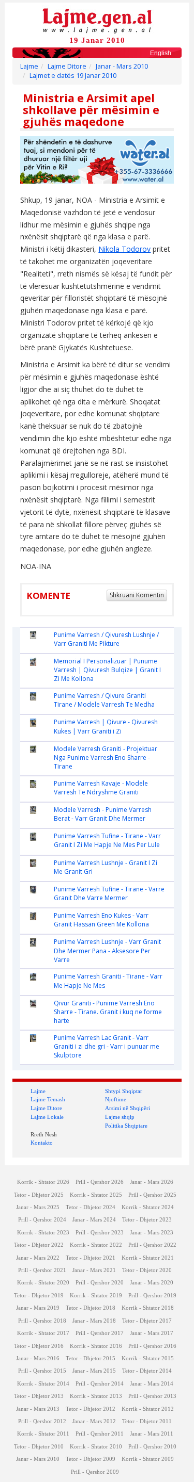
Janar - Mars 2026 (151, 1182)
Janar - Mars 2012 (94, 1421)
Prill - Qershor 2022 (152, 1245)
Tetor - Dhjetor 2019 (39, 1295)
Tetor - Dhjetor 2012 (90, 1409)
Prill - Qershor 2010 (152, 1447)
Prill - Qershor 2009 (95, 1472)
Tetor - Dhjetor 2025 (39, 1195)
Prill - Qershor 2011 (100, 1434)
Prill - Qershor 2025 (152, 1195)
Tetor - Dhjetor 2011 (147, 1421)
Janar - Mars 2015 (94, 1371)
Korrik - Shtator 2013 (96, 1396)
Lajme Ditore (67, 66)
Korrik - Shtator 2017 (43, 1333)
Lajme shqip (120, 1117)
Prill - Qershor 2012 (42, 1421)
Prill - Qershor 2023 (100, 1232)
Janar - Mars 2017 (151, 1333)
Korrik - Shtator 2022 (96, 1245)
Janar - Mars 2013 (37, 1409)
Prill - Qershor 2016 (152, 1346)
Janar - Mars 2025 (37, 1207)
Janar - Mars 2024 (94, 1220)
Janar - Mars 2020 (151, 1282)
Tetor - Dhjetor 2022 (39, 1245)
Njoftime (115, 1099)
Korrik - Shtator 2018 (148, 1308)
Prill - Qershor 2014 (100, 1384)
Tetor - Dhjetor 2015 (90, 1358)
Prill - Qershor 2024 (42, 1220)
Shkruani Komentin (137, 595)
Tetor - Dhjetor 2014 (147, 1371)
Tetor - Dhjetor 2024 (90, 1207)
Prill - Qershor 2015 (42, 1371)
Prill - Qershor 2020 (100, 1282)
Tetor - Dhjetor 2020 (147, 1270)
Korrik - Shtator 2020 (43, 1282)
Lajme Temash (48, 1099)
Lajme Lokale (47, 1117)
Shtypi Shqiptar (123, 1091)
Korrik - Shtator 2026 (43, 1182)
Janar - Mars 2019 (37, 1308)
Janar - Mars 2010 (122, 66)
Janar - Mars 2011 (151, 1434)
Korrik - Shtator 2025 (96, 1195)
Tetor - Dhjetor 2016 (39, 1346)
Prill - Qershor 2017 (100, 1333)
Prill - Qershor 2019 (152, 1295)
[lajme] (97, 20)
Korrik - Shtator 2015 (148, 1358)
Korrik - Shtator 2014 (43, 1384)
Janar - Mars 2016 (37, 1358)
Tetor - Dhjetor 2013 (39, 1396)
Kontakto (42, 1142)
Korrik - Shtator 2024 (148, 1207)
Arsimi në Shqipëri (127, 1108)
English (160, 53)
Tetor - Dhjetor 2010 (39, 1447)
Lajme (29, 66)
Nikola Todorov (124, 249)
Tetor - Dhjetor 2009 (90, 1459)
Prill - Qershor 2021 (42, 1270)
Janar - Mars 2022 (37, 1258)
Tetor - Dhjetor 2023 (147, 1220)
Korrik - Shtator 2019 (96, 1295)
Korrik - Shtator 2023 (43, 1232)
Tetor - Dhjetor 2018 (90, 1308)
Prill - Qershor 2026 (100, 1182)
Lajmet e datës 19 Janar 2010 (72, 75)
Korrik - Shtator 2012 (148, 1409)
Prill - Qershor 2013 (152, 1396)
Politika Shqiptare (126, 1125)
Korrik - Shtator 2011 (43, 1434)
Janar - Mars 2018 (94, 1321)
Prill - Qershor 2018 (42, 1321)
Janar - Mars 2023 (151, 1232)
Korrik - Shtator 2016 (96, 1346)
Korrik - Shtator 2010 (96, 1447)
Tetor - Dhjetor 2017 (147, 1321)
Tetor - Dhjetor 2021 (90, 1258)
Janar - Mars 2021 (94, 1270)
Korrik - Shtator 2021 (148, 1258)
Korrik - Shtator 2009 (148, 1459)
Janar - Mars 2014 (151, 1384)
